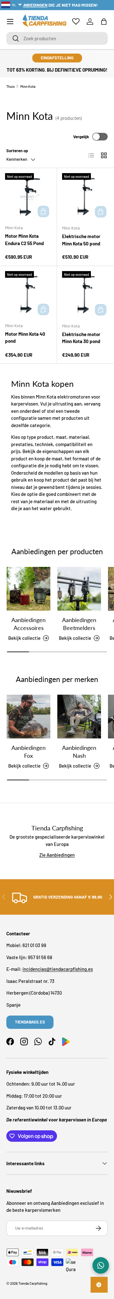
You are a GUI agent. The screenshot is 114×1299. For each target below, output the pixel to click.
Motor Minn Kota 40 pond (25, 337)
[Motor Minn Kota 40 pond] (28, 294)
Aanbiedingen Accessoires (28, 623)
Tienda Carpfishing (32, 1283)
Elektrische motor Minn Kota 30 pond (81, 337)
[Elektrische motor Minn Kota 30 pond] (85, 294)
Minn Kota (27, 86)
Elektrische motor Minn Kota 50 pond (81, 239)
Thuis (10, 86)
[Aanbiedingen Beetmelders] (79, 589)
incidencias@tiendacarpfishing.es (57, 969)
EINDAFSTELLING (57, 57)
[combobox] (57, 38)
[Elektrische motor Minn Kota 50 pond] (85, 196)
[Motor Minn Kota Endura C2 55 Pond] (28, 196)
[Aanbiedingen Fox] (28, 716)
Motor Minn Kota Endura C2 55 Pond (24, 239)
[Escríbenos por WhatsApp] (100, 1265)
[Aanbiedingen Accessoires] (28, 589)
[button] (104, 22)
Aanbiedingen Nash (79, 751)
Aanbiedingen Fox (28, 751)
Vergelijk (81, 136)
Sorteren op (17, 150)
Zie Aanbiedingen (57, 855)
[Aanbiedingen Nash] (79, 716)
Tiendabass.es (30, 1021)
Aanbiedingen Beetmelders (79, 623)
